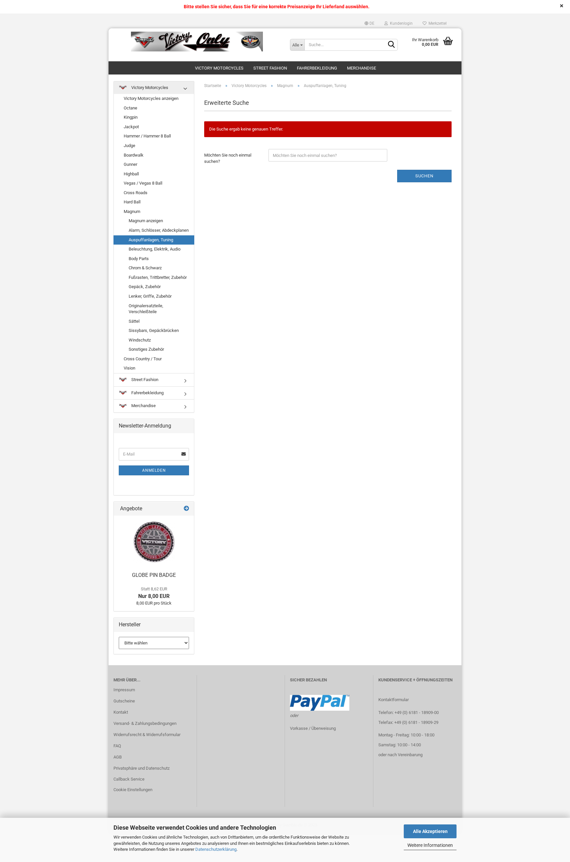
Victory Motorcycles (219, 68)
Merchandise (361, 68)
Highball (131, 173)
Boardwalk (133, 155)
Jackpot (131, 126)
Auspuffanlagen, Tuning (151, 239)
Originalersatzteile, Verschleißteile (146, 308)
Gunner (130, 164)
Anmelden (154, 470)
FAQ (117, 745)
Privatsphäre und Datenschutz (141, 768)
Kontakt (120, 712)
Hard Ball (132, 201)
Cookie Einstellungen (132, 789)
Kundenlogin (400, 23)
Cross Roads (135, 192)
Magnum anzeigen (146, 220)
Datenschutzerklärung (216, 849)
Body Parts (139, 258)
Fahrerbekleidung (317, 68)
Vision (129, 368)
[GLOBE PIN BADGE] (154, 541)
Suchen (424, 175)
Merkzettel (437, 23)
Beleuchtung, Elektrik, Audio (154, 249)
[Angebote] (186, 509)
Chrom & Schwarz (145, 267)
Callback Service (128, 779)
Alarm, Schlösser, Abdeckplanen (159, 230)
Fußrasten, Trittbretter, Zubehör (158, 277)
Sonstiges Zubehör (146, 349)
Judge (129, 145)
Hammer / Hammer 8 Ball (147, 136)
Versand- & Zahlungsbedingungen (144, 723)
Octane (130, 107)
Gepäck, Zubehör (145, 286)
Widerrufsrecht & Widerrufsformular (146, 734)
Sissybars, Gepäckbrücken (154, 330)
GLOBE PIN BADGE (154, 575)
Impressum (124, 689)
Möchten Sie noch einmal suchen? (227, 158)
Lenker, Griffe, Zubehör (150, 296)
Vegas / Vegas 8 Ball (143, 183)
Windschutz (140, 340)
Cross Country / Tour (143, 358)
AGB (117, 757)
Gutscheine (124, 701)
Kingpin (131, 117)
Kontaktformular (393, 699)
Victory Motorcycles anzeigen (151, 98)
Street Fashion (270, 68)
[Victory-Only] (196, 41)
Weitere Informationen (430, 845)
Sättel (134, 321)
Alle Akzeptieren (430, 831)
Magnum (132, 211)
